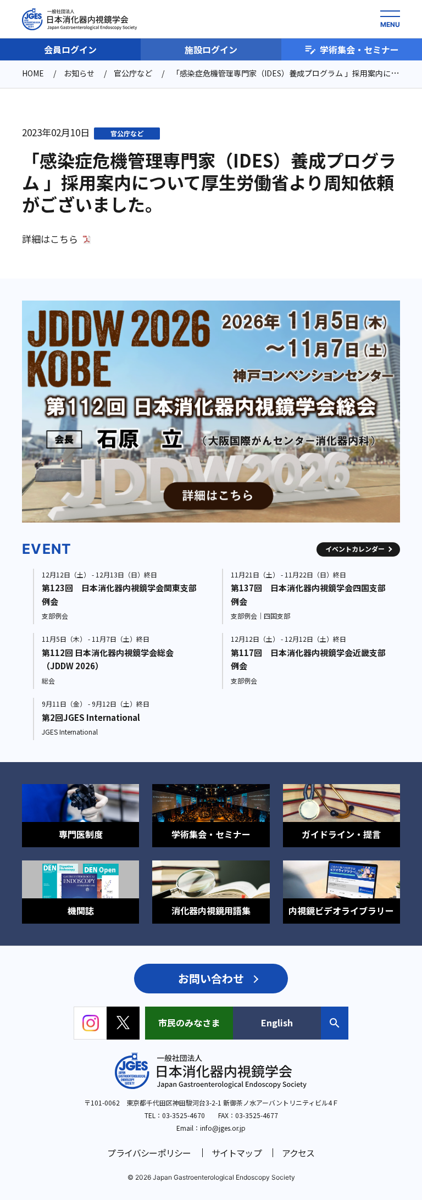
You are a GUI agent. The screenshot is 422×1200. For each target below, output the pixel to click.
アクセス (298, 1152)
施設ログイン (211, 49)
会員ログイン (70, 49)
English (277, 1022)
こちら (64, 239)
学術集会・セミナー (359, 49)
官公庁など (126, 133)
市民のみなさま (189, 1022)
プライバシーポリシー (149, 1152)
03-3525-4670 (183, 1115)
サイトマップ (237, 1152)
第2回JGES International (91, 717)
